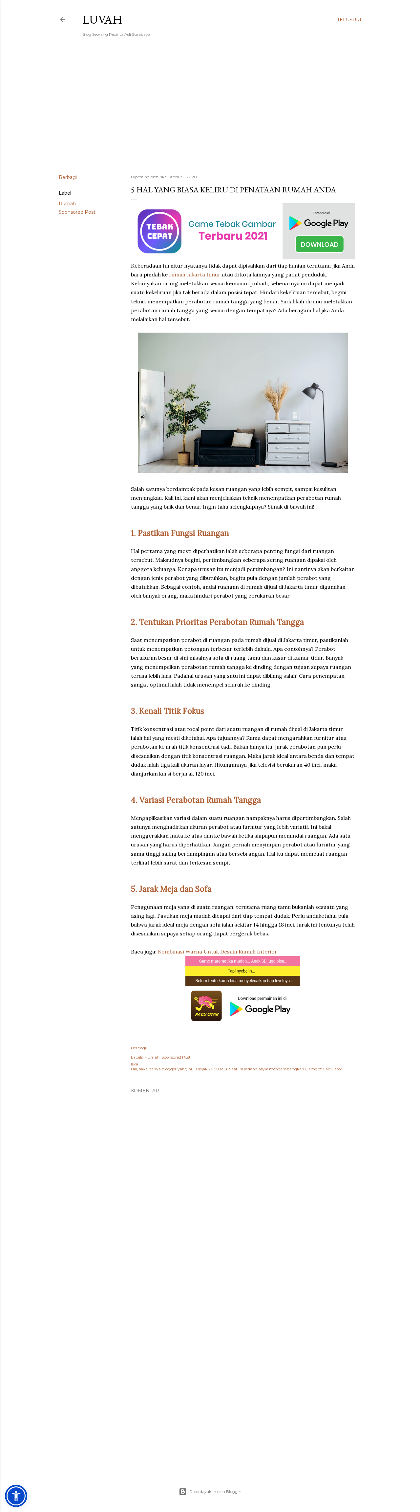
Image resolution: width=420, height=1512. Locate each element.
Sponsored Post (77, 212)
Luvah (102, 19)
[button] (16, 1495)
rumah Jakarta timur (194, 274)
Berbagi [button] (68, 177)
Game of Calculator (323, 1068)
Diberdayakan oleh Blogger (215, 1491)
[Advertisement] (210, 112)
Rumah (67, 204)
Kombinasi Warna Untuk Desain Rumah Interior (217, 951)
